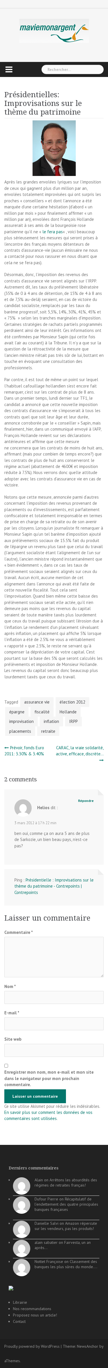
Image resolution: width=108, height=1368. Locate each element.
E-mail (11, 1013)
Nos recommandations (32, 1308)
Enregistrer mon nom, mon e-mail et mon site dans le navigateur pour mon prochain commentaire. (49, 1078)
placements (20, 731)
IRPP (73, 721)
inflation (51, 721)
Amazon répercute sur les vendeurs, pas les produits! (66, 1226)
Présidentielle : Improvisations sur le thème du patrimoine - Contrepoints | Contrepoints (54, 886)
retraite (48, 731)
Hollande (68, 712)
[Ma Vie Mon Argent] (54, 30)
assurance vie (37, 702)
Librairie (20, 1302)
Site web (13, 1039)
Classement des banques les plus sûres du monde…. (66, 1264)
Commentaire (18, 932)
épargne (16, 712)
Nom (10, 986)
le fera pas (52, 231)
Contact (19, 1321)
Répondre (86, 800)
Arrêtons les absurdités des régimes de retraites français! (66, 1182)
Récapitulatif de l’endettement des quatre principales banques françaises (66, 1204)
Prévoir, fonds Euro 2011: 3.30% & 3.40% (24, 750)
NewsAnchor (87, 1346)
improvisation (21, 721)
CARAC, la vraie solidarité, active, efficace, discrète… (80, 750)
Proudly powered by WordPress (32, 1346)
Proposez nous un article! (35, 1315)
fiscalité (42, 712)
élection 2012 (72, 702)
